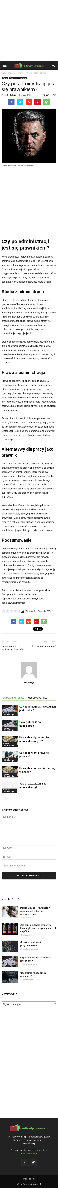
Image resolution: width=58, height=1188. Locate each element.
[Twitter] (33, 1162)
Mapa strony (29, 1178)
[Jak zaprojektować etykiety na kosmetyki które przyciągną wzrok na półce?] (10, 929)
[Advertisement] (29, 30)
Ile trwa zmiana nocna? (44, 646)
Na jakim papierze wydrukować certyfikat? (14, 648)
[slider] (11, 611)
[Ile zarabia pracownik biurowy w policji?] (10, 771)
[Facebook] (24, 1162)
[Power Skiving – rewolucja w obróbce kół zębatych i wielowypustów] (10, 911)
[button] (53, 65)
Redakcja (11, 95)
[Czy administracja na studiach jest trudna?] (10, 710)
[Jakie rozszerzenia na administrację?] (10, 787)
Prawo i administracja (18, 78)
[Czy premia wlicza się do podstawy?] (10, 977)
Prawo (5, 78)
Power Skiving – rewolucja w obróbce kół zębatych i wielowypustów (35, 911)
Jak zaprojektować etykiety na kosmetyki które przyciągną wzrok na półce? (38, 928)
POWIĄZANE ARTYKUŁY (13, 698)
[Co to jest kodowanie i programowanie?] (10, 946)
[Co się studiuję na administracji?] (10, 725)
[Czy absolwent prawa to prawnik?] (10, 756)
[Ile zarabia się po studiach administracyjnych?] (10, 741)
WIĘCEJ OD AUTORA (37, 698)
